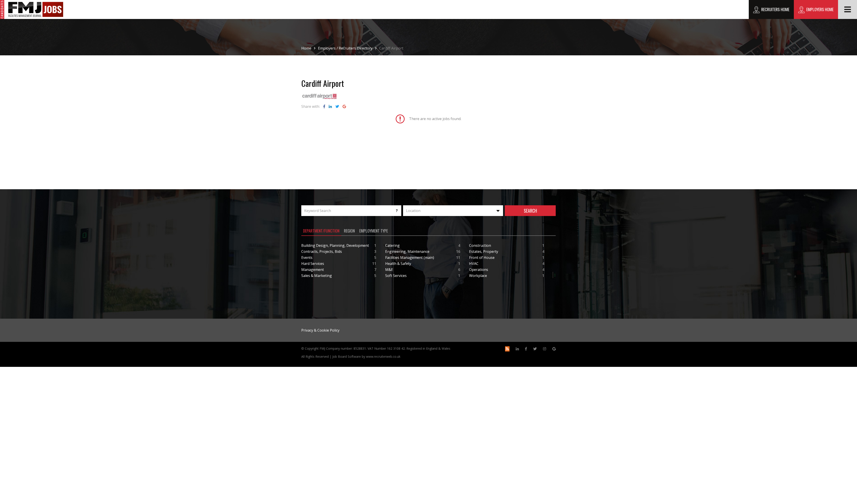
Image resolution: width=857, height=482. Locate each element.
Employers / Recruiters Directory (345, 48)
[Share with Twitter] (337, 106)
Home (306, 48)
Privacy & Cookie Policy (320, 330)
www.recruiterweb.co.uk (383, 356)
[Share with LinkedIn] (330, 106)
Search (530, 210)
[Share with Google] (344, 106)
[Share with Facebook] (324, 106)
